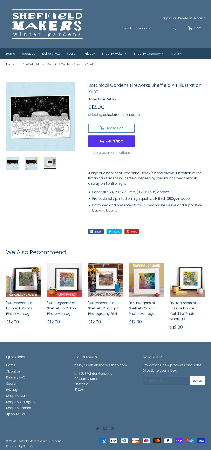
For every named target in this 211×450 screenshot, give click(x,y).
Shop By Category (148, 54)
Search (72, 54)
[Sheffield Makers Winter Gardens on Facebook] (104, 429)
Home (10, 54)
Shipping (95, 114)
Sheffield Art (31, 64)
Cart (197, 28)
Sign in (167, 18)
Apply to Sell (16, 414)
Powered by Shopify (19, 446)
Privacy (89, 54)
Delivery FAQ (51, 54)
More (175, 54)
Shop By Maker (113, 54)
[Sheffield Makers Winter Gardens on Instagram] (112, 429)
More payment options (111, 152)
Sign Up (197, 380)
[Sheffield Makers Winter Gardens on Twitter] (97, 429)
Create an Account (191, 18)
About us (28, 54)
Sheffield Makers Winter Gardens (39, 441)
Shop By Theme (18, 407)
